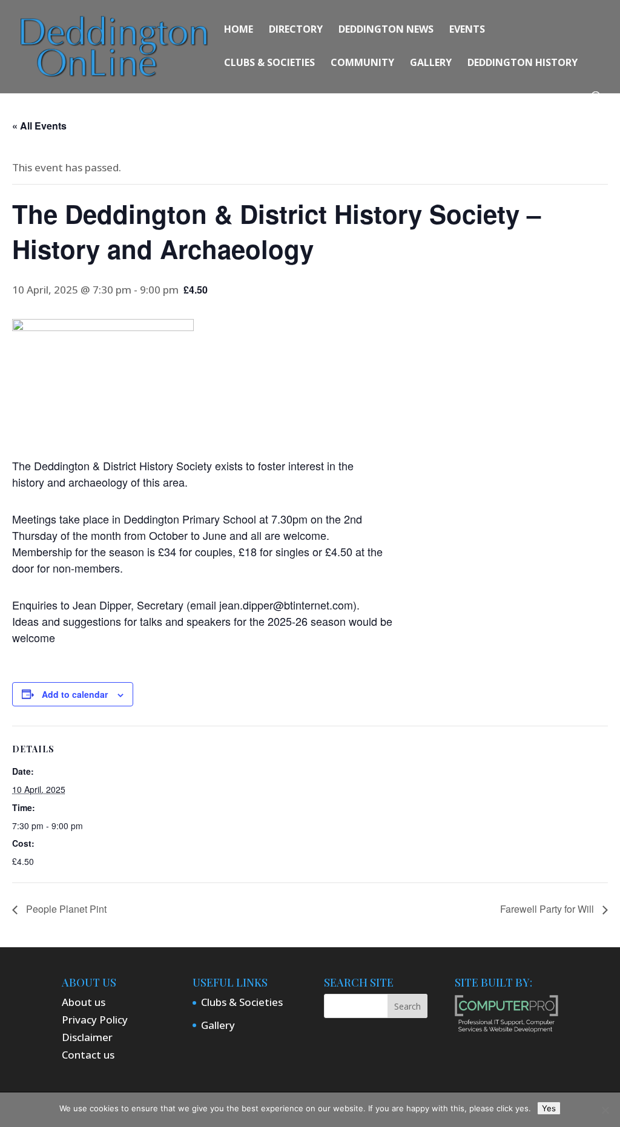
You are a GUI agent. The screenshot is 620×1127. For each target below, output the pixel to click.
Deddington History (522, 63)
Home (238, 30)
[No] (605, 1110)
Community (362, 63)
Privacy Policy (95, 1020)
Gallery (431, 63)
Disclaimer (87, 1037)
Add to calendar (75, 694)
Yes (549, 1108)
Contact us (88, 1055)
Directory (296, 30)
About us (83, 1002)
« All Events (39, 126)
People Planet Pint (65, 909)
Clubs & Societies (269, 63)
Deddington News (386, 30)
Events (467, 30)
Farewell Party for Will (548, 909)
